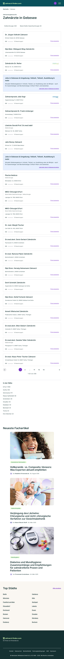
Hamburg (35, 594)
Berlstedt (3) (7, 408)
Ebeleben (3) (7, 405)
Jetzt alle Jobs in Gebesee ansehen (49, 88)
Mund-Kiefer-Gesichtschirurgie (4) (31, 26)
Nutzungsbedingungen (38, 651)
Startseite (5, 9)
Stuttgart (35, 602)
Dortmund (6, 610)
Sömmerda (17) (8, 393)
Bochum (34, 622)
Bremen (5, 614)
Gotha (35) (6, 390)
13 (43, 370)
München (6, 598)
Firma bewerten (54, 41)
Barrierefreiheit (27, 651)
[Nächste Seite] (59, 369)
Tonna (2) (6, 411)
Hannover (6, 618)
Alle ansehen (57, 588)
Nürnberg (35, 618)
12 (39, 370)
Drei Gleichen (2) (8, 414)
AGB (47, 651)
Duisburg (6, 622)
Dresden (34, 614)
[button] (55, 3)
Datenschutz (18, 651)
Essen (34, 610)
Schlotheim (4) (7, 399)
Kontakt (11, 651)
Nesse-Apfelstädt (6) (9, 396)
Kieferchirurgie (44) (10, 26)
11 (34, 370)
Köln (33, 598)
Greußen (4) (7, 402)
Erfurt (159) (6, 387)
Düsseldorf (6, 606)
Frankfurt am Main (9, 602)
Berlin (5, 594)
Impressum (53, 651)
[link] (32, 38)
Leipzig (34, 606)
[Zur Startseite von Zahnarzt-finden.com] (12, 3)
